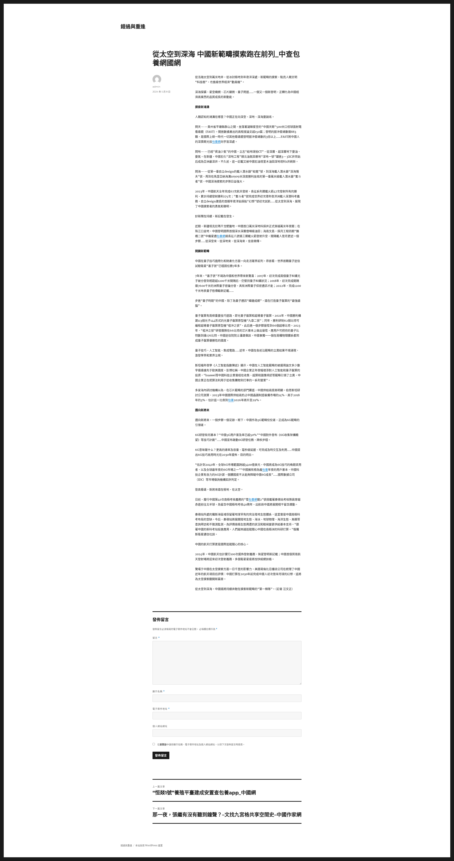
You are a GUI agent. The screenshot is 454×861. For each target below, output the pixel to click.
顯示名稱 (159, 691)
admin (156, 86)
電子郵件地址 (161, 708)
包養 (231, 400)
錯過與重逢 (133, 27)
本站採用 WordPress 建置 (149, 845)
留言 (156, 637)
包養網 (216, 141)
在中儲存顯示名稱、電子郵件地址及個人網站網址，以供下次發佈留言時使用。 (201, 744)
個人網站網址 (160, 726)
